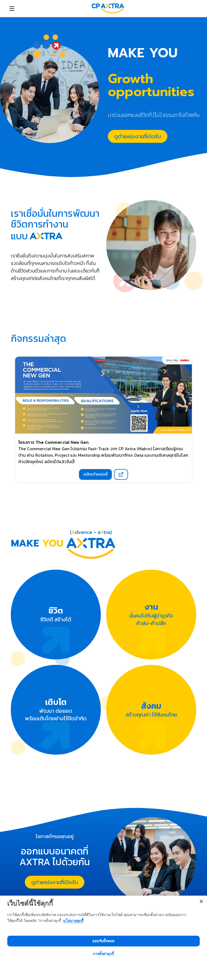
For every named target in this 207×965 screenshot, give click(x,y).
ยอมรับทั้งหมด (103, 941)
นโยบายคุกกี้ (73, 920)
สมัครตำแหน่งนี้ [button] (95, 474)
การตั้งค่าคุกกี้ (103, 954)
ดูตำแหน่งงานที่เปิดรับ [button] (137, 136)
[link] (108, 8)
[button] (121, 474)
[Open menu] (12, 8)
